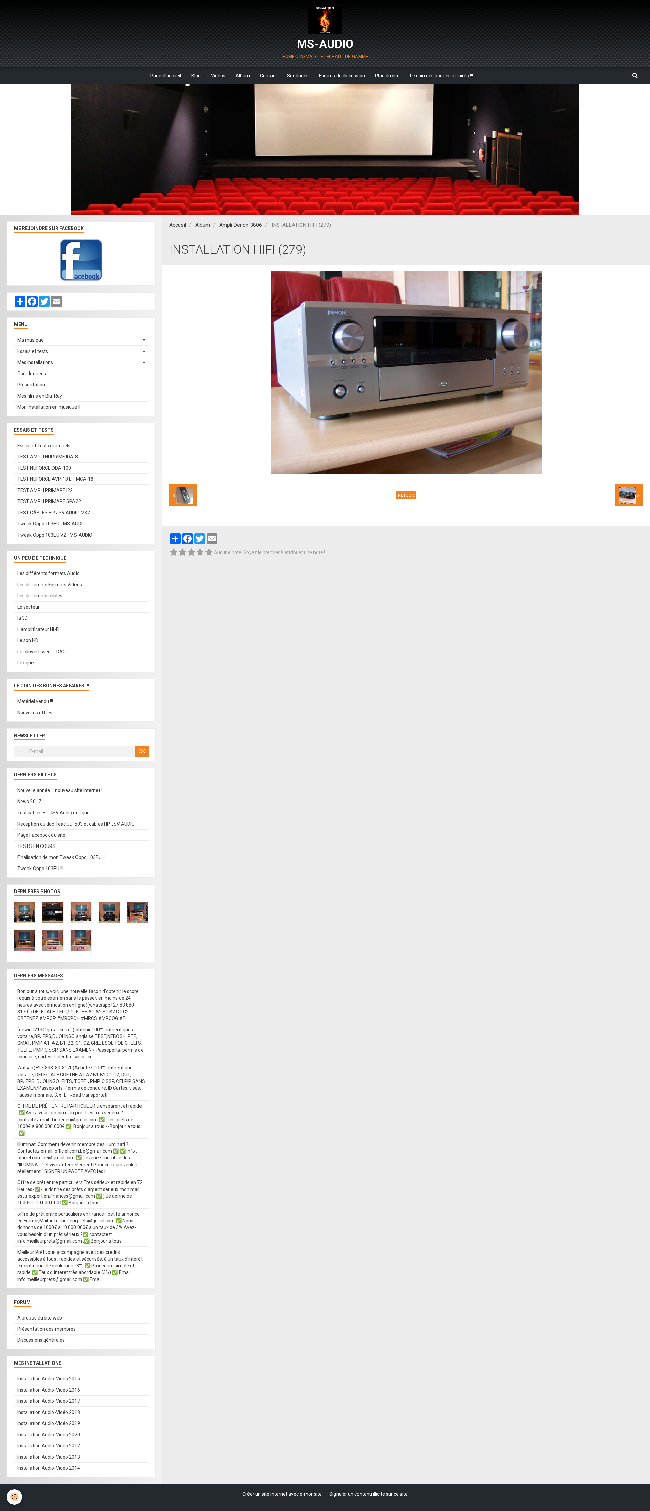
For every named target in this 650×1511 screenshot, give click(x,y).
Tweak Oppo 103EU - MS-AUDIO (51, 523)
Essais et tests (32, 351)
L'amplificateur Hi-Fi (38, 629)
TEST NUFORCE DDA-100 (44, 468)
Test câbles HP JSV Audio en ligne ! (54, 812)
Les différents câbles (39, 596)
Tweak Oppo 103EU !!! (40, 868)
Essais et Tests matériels (43, 445)
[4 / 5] (200, 552)
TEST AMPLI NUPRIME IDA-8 (47, 456)
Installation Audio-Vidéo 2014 (48, 1468)
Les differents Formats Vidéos (49, 584)
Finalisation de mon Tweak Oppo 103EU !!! (61, 857)
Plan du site (387, 75)
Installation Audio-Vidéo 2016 (48, 1390)
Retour (406, 495)
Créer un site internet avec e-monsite (282, 1494)
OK (142, 751)
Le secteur (28, 607)
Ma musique (30, 340)
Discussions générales (41, 1340)
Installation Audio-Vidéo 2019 (48, 1423)
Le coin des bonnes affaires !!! (441, 75)
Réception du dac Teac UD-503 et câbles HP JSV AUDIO (76, 824)
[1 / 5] (173, 552)
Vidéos (218, 75)
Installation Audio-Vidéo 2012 (48, 1445)
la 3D (22, 618)
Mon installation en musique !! (48, 407)
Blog (196, 75)
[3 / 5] (191, 552)
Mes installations (35, 362)
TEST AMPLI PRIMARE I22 (45, 490)
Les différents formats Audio (48, 573)
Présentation (31, 384)
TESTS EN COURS (36, 846)
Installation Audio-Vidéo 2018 (48, 1412)
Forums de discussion (342, 75)
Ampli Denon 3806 (240, 225)
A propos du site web (39, 1318)
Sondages (298, 75)
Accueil (177, 225)
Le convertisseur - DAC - (42, 651)
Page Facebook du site (41, 835)
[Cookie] (14, 1497)
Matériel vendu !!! (35, 701)
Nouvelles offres (34, 712)
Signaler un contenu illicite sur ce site (368, 1494)
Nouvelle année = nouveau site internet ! (59, 790)
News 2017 (29, 801)
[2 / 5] (182, 552)
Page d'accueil (165, 75)
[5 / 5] (209, 552)
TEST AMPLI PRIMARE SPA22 (49, 501)
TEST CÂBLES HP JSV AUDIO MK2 (53, 512)
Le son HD (27, 640)
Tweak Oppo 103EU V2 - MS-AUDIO (54, 535)
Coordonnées (31, 373)
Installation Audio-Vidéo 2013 (48, 1457)
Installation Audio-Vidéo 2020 (48, 1434)
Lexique (25, 663)
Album (243, 75)
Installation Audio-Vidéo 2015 (48, 1378)
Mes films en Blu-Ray (39, 396)
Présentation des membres (46, 1329)
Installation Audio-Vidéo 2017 (48, 1401)
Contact (268, 75)
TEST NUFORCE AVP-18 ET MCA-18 (55, 479)
